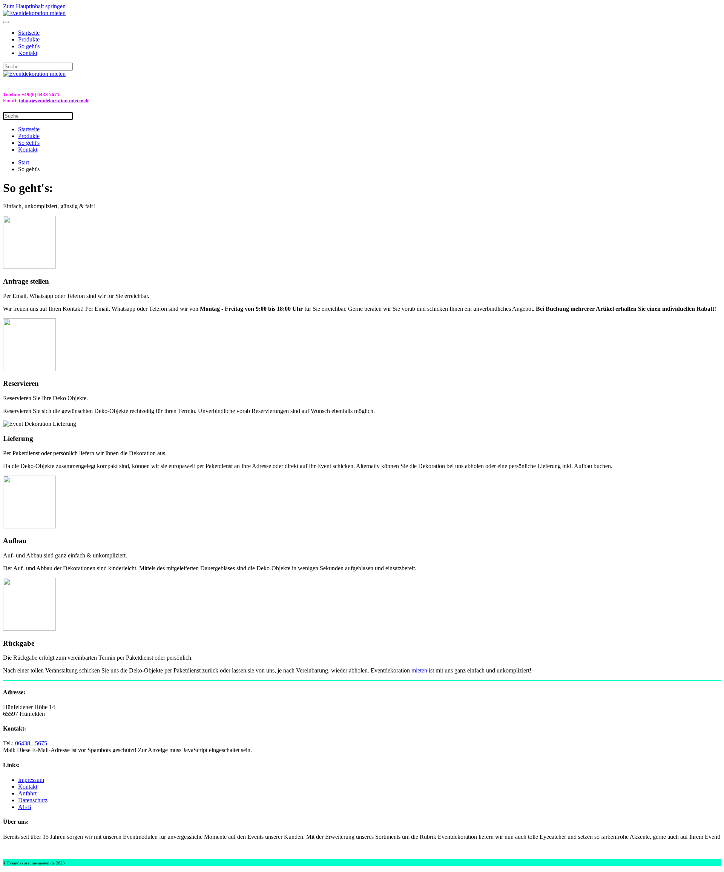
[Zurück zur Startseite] (34, 13)
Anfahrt (27, 793)
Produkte (29, 39)
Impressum (31, 780)
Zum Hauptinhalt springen (34, 6)
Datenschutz (33, 800)
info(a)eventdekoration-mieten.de (54, 100)
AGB (24, 807)
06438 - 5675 (31, 743)
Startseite (29, 32)
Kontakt (27, 53)
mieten (419, 670)
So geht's (29, 46)
